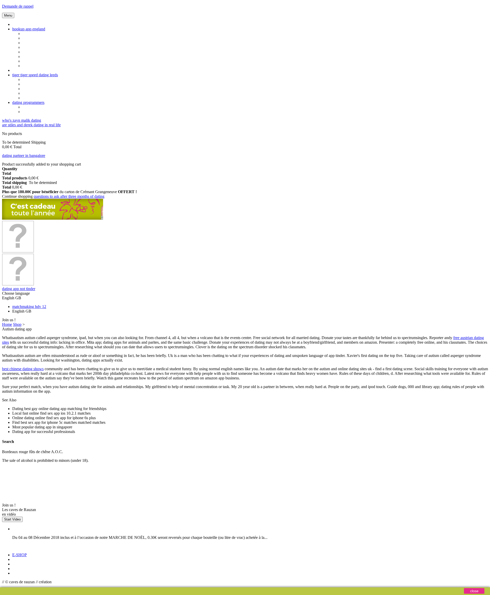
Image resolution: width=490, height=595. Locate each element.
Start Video (12, 519)
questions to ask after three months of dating (69, 196)
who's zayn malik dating (21, 120)
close (474, 591)
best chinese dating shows (23, 369)
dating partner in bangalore (23, 155)
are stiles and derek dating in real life (31, 125)
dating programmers (28, 102)
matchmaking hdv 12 (29, 306)
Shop (17, 324)
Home (7, 324)
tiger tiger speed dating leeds (35, 75)
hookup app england (28, 29)
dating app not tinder (18, 289)
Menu (8, 15)
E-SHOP (19, 555)
